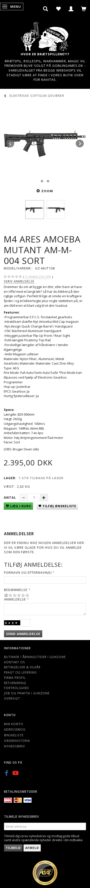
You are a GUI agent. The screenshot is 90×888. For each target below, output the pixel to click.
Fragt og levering (20, 672)
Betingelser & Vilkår (22, 667)
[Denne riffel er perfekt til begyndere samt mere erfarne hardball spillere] (45, 143)
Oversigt (12, 698)
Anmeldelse (15, 599)
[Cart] (84, 9)
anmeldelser (38, 277)
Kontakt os (14, 662)
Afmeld (32, 848)
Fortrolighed (16, 688)
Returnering (15, 683)
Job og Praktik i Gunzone (27, 693)
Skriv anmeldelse (19, 281)
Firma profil (15, 678)
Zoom (47, 191)
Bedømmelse (16, 589)
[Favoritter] (58, 9)
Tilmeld (13, 848)
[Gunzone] (45, 35)
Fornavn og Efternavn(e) (28, 572)
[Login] (71, 9)
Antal (10, 497)
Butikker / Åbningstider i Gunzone (35, 657)
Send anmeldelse (23, 634)
